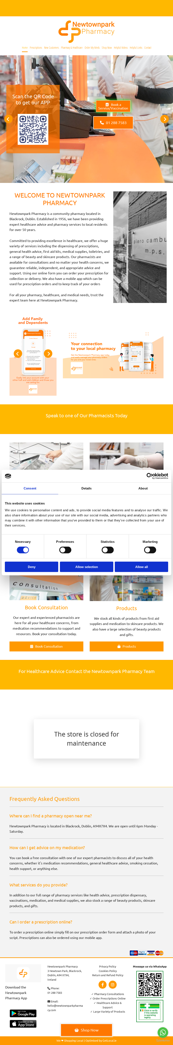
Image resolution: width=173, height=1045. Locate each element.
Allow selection (86, 566)
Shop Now (107, 48)
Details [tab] (86, 488)
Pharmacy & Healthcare (71, 48)
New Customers (51, 48)
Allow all (141, 566)
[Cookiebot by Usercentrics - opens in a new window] (149, 476)
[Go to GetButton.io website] (163, 1040)
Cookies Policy (108, 971)
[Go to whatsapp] (163, 1032)
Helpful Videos (121, 48)
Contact (147, 48)
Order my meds (92, 48)
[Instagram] (112, 984)
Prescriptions (36, 48)
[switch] (65, 550)
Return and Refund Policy (107, 975)
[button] (113, 106)
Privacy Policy (107, 966)
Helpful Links (136, 48)
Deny (31, 566)
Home (25, 48)
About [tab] (143, 488)
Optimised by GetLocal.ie (100, 1040)
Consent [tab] (30, 488)
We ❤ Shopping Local (70, 1040)
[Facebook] (102, 984)
